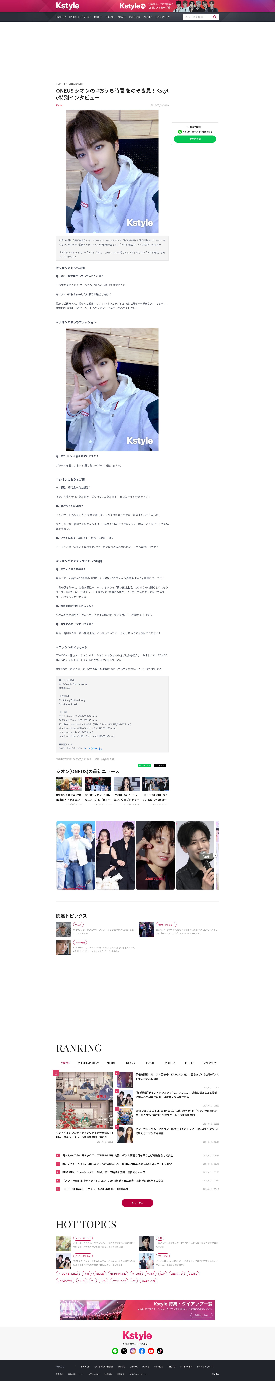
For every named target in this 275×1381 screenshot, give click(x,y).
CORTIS (81, 1280)
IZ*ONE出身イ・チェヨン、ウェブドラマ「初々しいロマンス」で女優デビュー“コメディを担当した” (126, 797)
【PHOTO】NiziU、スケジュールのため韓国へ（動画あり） (96, 1189)
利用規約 (108, 1374)
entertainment (80, 17)
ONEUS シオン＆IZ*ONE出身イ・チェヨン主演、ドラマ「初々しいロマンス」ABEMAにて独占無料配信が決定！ (69, 797)
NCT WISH (136, 1273)
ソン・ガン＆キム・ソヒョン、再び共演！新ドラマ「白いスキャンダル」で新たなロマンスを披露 (177, 1131)
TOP (58, 83)
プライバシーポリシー (138, 1374)
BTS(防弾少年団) (65, 1280)
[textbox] (201, 17)
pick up (61, 17)
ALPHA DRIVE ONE (118, 1273)
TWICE (86, 1273)
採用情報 (120, 1374)
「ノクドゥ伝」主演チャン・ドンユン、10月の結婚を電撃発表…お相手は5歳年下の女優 (112, 1181)
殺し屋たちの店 (148, 1280)
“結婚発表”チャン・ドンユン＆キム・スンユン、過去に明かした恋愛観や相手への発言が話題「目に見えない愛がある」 (176, 1095)
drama (110, 17)
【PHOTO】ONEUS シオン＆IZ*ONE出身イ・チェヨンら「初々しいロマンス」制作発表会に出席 (155, 797)
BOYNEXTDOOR (119, 1280)
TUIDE (103, 1280)
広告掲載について (75, 1374)
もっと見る (137, 1202)
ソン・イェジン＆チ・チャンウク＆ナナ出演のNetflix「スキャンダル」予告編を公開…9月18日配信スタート (84, 1135)
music (98, 17)
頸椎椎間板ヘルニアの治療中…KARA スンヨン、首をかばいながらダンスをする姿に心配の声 (177, 1076)
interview (162, 17)
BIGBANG (193, 1273)
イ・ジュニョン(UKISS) (68, 1273)
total (65, 1063)
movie (122, 17)
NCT (93, 1280)
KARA (162, 1273)
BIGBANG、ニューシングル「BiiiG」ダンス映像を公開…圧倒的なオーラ (103, 1172)
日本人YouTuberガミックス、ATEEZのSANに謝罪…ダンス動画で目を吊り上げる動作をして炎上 (117, 1155)
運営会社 (59, 1374)
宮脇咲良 (150, 1273)
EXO (134, 1280)
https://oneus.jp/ (93, 748)
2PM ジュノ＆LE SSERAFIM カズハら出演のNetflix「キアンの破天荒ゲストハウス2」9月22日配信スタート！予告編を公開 (176, 1113)
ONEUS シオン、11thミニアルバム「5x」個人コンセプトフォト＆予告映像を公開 (98, 797)
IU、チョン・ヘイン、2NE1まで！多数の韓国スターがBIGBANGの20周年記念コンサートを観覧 (117, 1164)
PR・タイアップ (205, 1366)
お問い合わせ (94, 1374)
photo (147, 17)
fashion (134, 17)
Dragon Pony (177, 1273)
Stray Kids (99, 1273)
